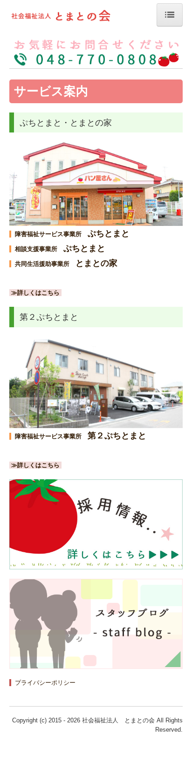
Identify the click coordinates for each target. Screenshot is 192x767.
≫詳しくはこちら (35, 292)
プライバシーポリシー (45, 682)
